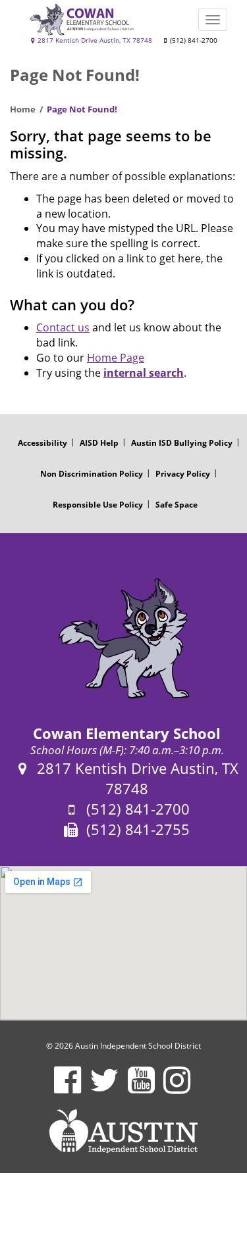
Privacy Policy (182, 473)
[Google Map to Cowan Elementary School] (123, 943)
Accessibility (42, 442)
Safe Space (176, 504)
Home (23, 109)
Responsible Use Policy (98, 504)
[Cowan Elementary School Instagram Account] (176, 1088)
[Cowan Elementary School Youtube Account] (141, 1088)
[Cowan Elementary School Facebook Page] (67, 1088)
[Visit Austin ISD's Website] (123, 1131)
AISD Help (99, 442)
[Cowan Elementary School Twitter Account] (104, 1088)
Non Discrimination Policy (91, 473)
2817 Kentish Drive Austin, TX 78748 (94, 40)
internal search (143, 373)
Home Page (115, 357)
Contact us (63, 327)
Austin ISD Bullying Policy (182, 442)
